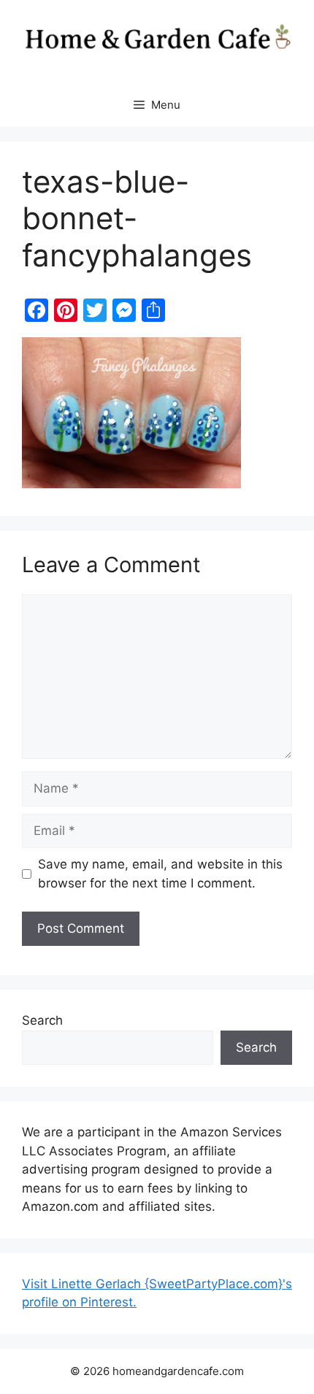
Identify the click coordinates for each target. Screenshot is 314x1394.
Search (42, 1020)
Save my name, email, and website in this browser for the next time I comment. (160, 873)
